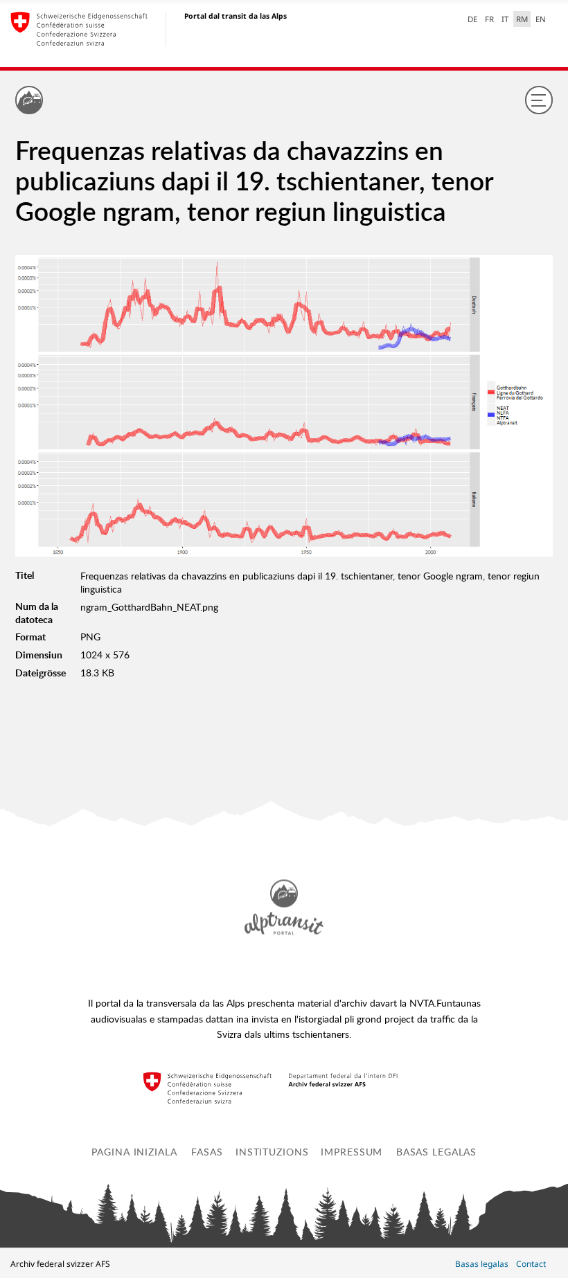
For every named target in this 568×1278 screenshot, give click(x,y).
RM (522, 19)
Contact (531, 1264)
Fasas (206, 1151)
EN (540, 19)
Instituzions (272, 1151)
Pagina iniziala (134, 1151)
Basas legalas (436, 1151)
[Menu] (539, 100)
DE (472, 19)
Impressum (351, 1151)
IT (505, 19)
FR (489, 19)
